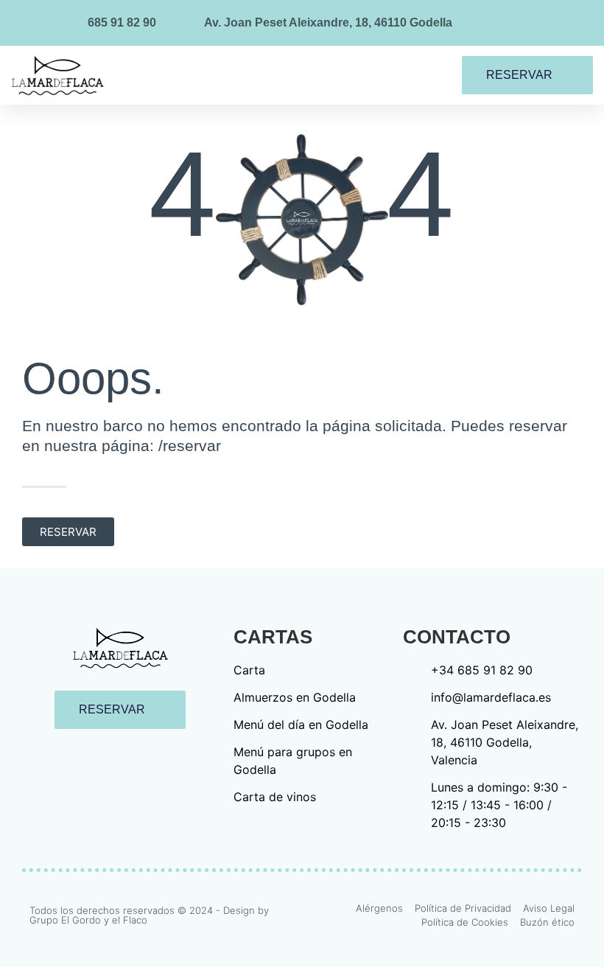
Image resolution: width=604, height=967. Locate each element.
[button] (374, 75)
